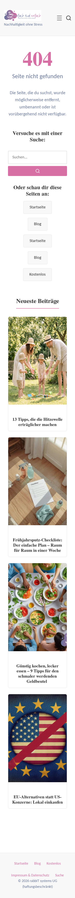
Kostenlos (37, 275)
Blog (37, 224)
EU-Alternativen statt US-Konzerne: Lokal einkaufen (37, 799)
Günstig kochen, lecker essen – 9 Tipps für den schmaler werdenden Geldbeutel (37, 673)
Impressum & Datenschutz (30, 875)
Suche (59, 875)
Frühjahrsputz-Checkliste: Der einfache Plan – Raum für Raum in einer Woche (37, 545)
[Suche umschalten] (68, 18)
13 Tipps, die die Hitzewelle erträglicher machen (37, 421)
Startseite (38, 207)
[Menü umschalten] (59, 18)
